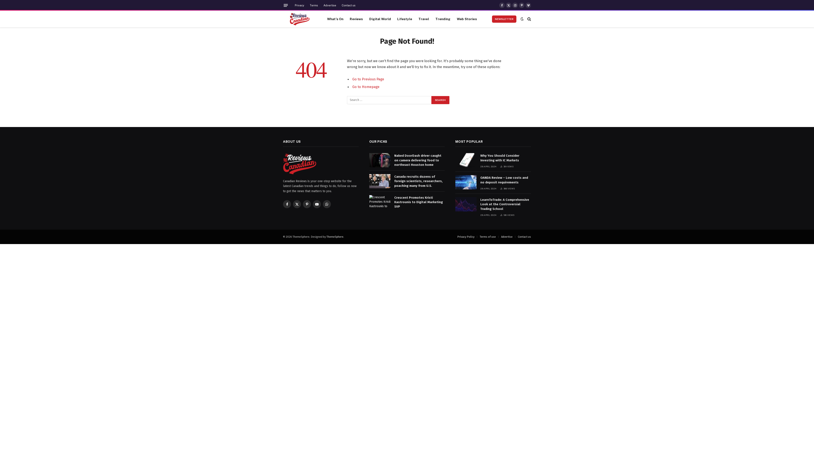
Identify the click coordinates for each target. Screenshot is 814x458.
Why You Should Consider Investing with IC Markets (499, 158)
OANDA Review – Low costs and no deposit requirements (504, 180)
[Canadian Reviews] (299, 19)
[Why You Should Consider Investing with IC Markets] (466, 160)
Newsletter (504, 19)
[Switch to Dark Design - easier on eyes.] (522, 19)
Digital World (380, 19)
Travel (423, 19)
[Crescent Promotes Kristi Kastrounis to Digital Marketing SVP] (379, 202)
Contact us (348, 5)
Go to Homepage (365, 87)
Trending (442, 19)
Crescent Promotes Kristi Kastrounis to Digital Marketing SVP (418, 202)
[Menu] (286, 5)
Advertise (329, 5)
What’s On (335, 19)
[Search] (529, 19)
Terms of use (488, 236)
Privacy (299, 5)
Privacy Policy (465, 236)
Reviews (356, 19)
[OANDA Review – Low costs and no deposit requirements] (466, 182)
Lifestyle (404, 19)
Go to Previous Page (368, 79)
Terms (314, 5)
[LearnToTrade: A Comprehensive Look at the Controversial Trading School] (466, 204)
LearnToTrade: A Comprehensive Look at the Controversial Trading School (504, 204)
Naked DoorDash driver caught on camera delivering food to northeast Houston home (417, 160)
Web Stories (467, 19)
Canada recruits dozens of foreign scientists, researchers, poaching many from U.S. (418, 181)
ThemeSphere (334, 236)
